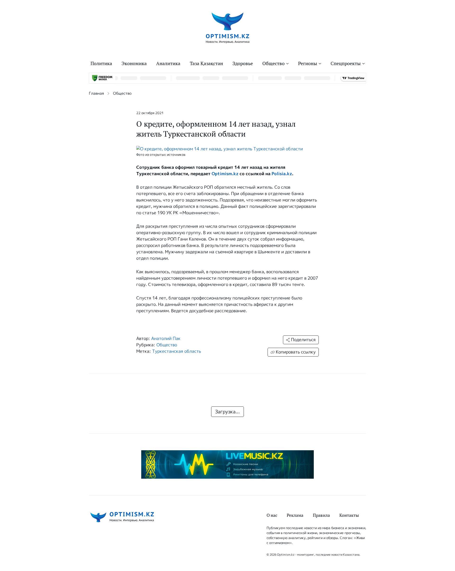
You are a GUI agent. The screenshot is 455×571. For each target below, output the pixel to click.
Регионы (307, 63)
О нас (272, 515)
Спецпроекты (346, 63)
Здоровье (242, 63)
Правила (321, 515)
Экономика (134, 63)
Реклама (295, 515)
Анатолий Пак (166, 338)
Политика (101, 63)
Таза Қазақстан (206, 63)
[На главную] (227, 27)
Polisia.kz (282, 174)
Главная (96, 93)
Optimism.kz (225, 174)
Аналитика (168, 63)
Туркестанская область (176, 351)
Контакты (349, 515)
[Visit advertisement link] (227, 464)
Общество (273, 63)
